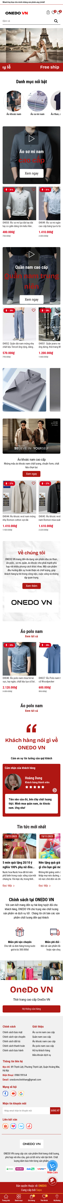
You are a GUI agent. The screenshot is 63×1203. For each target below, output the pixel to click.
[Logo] (17, 13)
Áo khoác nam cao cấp (43, 1041)
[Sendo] (29, 1126)
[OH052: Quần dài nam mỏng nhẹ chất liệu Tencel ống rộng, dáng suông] (19, 324)
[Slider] (31, 45)
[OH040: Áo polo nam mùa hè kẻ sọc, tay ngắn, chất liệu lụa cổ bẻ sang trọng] (19, 659)
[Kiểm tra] (48, 12)
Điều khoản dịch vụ (41, 1055)
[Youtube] (13, 1093)
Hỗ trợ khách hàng (41, 1050)
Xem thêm (31, 586)
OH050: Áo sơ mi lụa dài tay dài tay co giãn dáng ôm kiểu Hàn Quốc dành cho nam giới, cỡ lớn (18, 224)
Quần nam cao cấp (41, 1036)
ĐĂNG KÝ (55, 1110)
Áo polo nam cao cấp (43, 1045)
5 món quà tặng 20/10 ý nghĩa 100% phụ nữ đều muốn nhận (17, 865)
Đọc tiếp (8, 885)
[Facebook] (5, 1093)
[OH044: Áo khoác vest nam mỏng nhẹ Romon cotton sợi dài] (19, 497)
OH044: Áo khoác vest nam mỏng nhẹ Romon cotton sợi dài (19, 518)
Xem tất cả (31, 636)
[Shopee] (5, 1126)
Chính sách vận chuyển (14, 1036)
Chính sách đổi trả (11, 1041)
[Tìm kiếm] (56, 21)
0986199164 (21, 1075)
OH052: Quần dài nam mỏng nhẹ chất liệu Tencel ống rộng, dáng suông (18, 345)
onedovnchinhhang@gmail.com (25, 1079)
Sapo (39, 1190)
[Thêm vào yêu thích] (33, 189)
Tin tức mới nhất (31, 826)
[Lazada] (13, 1126)
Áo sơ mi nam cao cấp (43, 1032)
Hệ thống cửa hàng (31, 1008)
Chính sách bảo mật (12, 1032)
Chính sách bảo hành (13, 1050)
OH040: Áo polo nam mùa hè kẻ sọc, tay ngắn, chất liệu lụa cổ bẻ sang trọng (19, 680)
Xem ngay (31, 173)
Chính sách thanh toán (14, 1045)
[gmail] (21, 1093)
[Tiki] (21, 1126)
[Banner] (24, 390)
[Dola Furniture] (31, 602)
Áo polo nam (31, 631)
